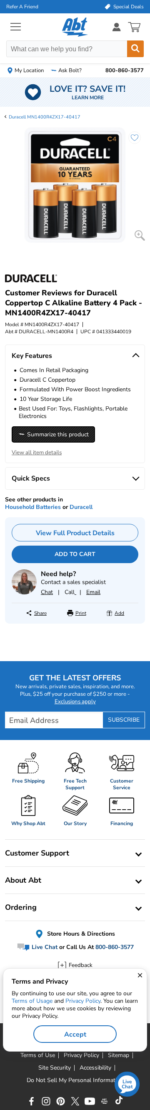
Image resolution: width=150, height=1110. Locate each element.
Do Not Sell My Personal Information (75, 1080)
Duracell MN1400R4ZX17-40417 (44, 117)
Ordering (21, 907)
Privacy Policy (82, 1001)
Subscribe (124, 720)
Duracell (81, 507)
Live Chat (44, 947)
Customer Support (37, 853)
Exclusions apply (75, 701)
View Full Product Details (75, 533)
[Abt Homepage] (75, 27)
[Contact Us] (24, 593)
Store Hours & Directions (80, 934)
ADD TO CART (75, 554)
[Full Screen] (140, 235)
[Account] (116, 27)
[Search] (135, 48)
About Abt (23, 880)
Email (93, 592)
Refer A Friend (22, 6)
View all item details (37, 452)
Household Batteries (33, 507)
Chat (47, 592)
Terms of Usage (32, 1001)
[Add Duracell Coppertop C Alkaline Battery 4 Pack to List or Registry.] (130, 141)
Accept (75, 1034)
